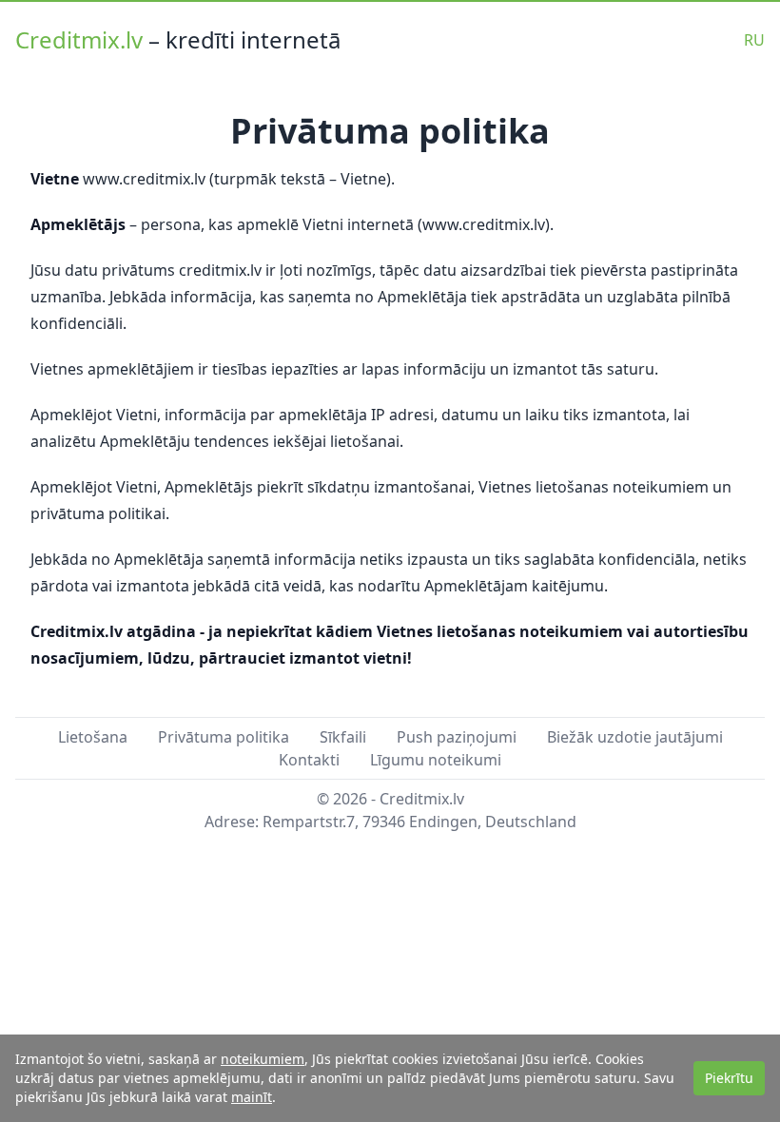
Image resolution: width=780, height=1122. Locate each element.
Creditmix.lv (81, 39)
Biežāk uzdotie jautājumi (635, 736)
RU (754, 39)
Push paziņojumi (457, 736)
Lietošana (92, 736)
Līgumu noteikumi (435, 759)
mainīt (251, 1097)
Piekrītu (729, 1078)
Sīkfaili (343, 736)
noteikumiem (262, 1059)
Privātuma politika (223, 736)
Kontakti (309, 759)
